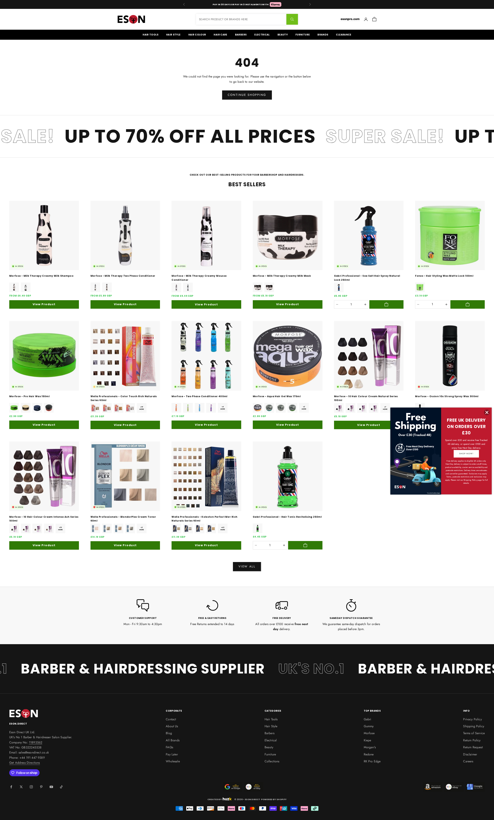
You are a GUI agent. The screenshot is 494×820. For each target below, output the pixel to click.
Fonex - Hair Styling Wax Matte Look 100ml (444, 275)
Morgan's (370, 747)
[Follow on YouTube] (51, 787)
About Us (172, 726)
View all (247, 566)
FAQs (169, 747)
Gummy (369, 726)
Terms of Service (474, 733)
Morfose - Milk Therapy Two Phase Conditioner (123, 275)
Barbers (241, 34)
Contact (171, 719)
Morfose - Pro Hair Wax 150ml (29, 396)
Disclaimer (470, 754)
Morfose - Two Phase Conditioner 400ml (199, 396)
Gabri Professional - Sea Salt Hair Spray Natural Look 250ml (367, 277)
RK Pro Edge (372, 761)
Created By (214, 799)
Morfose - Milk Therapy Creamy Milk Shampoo (41, 275)
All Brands (172, 740)
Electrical (262, 34)
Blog (169, 733)
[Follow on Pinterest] (41, 787)
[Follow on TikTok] (61, 787)
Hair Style (173, 34)
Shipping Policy (473, 726)
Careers (468, 761)
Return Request (473, 747)
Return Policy (471, 740)
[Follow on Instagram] (31, 787)
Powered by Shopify (274, 799)
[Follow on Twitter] (21, 787)
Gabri (367, 719)
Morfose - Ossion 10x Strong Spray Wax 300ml (446, 396)
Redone (369, 754)
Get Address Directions (24, 762)
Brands (322, 34)
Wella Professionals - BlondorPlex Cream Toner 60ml (123, 518)
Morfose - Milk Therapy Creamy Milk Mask (282, 275)
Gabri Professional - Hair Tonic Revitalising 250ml (287, 516)
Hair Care (220, 34)
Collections (272, 761)
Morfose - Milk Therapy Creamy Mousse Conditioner (199, 277)
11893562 (35, 742)
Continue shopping (247, 95)
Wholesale (173, 761)
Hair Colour (197, 34)
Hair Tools (150, 34)
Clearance (343, 34)
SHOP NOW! (466, 453)
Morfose (369, 733)
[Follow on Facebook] (11, 787)
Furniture (302, 34)
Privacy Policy (472, 719)
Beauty (282, 34)
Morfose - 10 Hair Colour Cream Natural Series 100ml (366, 398)
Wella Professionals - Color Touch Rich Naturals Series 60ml (124, 398)
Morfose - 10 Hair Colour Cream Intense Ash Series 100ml (44, 518)
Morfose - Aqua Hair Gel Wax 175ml (277, 396)
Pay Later (172, 754)
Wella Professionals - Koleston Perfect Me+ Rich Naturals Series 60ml (204, 518)
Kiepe (367, 740)
